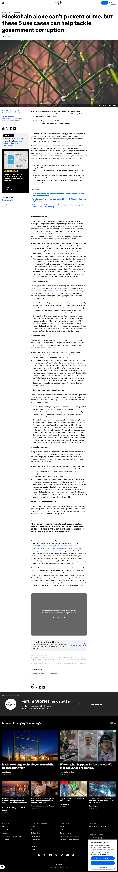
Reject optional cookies (102, 858)
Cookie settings (102, 867)
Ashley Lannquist (8, 116)
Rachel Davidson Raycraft (10, 111)
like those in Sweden (61, 288)
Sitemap (59, 864)
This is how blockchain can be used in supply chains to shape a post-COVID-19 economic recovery (57, 206)
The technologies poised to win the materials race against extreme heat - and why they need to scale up (15, 801)
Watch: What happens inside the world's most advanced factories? (86, 766)
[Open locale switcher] (2, 867)
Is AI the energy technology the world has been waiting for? (29, 766)
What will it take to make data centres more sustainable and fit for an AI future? (101, 800)
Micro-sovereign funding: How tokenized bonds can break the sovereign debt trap (43, 800)
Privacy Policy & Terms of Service (59, 861)
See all (113, 723)
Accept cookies (59, 617)
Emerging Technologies (12, 12)
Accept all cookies (103, 863)
